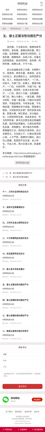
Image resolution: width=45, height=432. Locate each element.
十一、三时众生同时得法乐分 (15, 191)
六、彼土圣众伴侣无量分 (19, 177)
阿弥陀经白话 (37, 10)
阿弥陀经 (23, 3)
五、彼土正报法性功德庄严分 (15, 284)
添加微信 (37, 400)
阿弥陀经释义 (22, 14)
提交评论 (22, 386)
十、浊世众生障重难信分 (13, 207)
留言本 (36, 412)
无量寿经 (22, 429)
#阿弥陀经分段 (8, 196)
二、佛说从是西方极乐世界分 (15, 331)
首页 (7, 10)
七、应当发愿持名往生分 (13, 253)
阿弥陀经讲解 (37, 19)
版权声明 (28, 412)
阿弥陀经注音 (7, 14)
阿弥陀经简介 (37, 14)
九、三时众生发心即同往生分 (15, 222)
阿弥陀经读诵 (7, 19)
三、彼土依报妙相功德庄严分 (15, 315)
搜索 (41, 4)
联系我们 (18, 412)
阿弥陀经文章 (37, 23)
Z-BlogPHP (27, 423)
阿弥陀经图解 (7, 23)
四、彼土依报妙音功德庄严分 (21, 173)
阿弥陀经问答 (22, 19)
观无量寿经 (37, 429)
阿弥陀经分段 (15, 28)
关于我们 (9, 412)
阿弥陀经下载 (22, 23)
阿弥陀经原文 (22, 10)
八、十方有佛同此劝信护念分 (15, 238)
